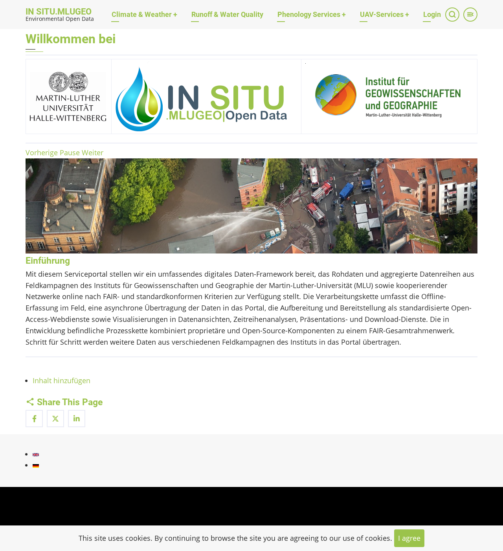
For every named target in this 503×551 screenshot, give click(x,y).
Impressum (44, 510)
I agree (409, 538)
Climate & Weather (144, 14)
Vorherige (42, 152)
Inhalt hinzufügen (61, 380)
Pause (70, 152)
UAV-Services (384, 14)
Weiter (92, 152)
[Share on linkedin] (76, 418)
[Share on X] (55, 418)
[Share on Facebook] (34, 418)
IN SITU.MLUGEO (59, 12)
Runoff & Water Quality (227, 14)
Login (432, 14)
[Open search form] (452, 14)
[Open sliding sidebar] (470, 14)
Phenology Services (311, 14)
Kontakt (38, 494)
